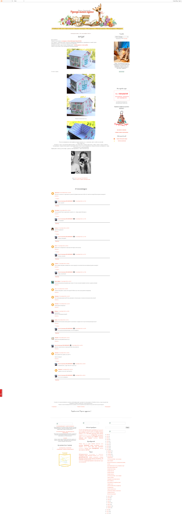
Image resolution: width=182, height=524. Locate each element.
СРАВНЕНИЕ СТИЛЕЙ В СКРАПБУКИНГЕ (65, 449)
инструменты (95, 457)
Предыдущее (107, 406)
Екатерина (57, 210)
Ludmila (56, 263)
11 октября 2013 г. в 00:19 (67, 369)
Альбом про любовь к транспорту (114, 490)
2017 (108, 442)
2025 (108, 434)
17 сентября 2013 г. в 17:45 (80, 218)
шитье (88, 450)
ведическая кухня (99, 443)
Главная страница (81, 406)
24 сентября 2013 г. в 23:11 (64, 337)
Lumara (56, 228)
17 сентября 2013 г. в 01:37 (65, 281)
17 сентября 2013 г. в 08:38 (62, 288)
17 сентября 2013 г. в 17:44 (80, 201)
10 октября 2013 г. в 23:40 (80, 363)
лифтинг (84, 433)
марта (109, 504)
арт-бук (94, 432)
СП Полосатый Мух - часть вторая (114, 459)
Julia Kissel (57, 192)
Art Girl (108, 464)
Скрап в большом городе (122, 138)
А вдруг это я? (110, 484)
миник (98, 433)
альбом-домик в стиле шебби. (81, 45)
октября (109, 454)
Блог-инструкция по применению (96, 454)
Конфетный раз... (110, 474)
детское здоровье (100, 455)
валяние (93, 443)
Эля (55, 288)
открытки (94, 435)
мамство (94, 458)
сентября (110, 456)
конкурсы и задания (79, 179)
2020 (108, 437)
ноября (109, 452)
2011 (108, 511)
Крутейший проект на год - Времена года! (115, 465)
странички (100, 436)
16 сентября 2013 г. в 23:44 (65, 210)
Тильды (80, 443)
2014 (108, 447)
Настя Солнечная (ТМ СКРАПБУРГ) (65, 201)
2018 (108, 441)
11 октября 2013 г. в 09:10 (80, 375)
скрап (96, 436)
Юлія (56, 245)
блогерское (90, 455)
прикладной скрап (87, 179)
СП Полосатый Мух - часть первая (114, 475)
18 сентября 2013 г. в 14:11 (63, 319)
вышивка (81, 445)
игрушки (81, 446)
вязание (86, 445)
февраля (109, 506)
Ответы (57, 198)
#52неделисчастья (83, 454)
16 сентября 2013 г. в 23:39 (65, 192)
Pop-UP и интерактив (92, 429)
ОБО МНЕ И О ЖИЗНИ (121, 130)
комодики (101, 432)
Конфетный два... (110, 472)
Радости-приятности (111, 489)
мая (108, 501)
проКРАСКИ (84, 436)
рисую (90, 448)
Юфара (56, 311)
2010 (108, 513)
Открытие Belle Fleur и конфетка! (114, 485)
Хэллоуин (89, 430)
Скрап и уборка (110, 477)
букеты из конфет (87, 443)
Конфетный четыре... (111, 469)
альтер (87, 432)
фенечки (101, 448)
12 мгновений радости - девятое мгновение (65, 426)
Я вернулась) (110, 457)
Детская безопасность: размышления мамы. (116, 462)
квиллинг (85, 446)
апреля (109, 502)
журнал (90, 457)
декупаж (101, 445)
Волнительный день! (111, 494)
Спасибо (65, 438)
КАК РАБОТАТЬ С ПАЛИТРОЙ (65, 447)
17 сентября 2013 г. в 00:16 (62, 245)
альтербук (91, 432)
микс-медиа (89, 433)
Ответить (57, 196)
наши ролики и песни (95, 459)
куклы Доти (91, 446)
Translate (125, 38)
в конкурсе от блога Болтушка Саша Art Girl (71, 41)
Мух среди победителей (112, 467)
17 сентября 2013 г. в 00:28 (63, 263)
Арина (56, 319)
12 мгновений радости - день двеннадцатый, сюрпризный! (65, 432)
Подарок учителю (111, 492)
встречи (94, 455)
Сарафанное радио (83, 455)
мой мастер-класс (87, 459)
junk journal (101, 429)
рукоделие (95, 448)
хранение (101, 438)
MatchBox (86, 429)
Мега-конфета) (110, 480)
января (109, 507)
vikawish (56, 337)
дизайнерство (83, 457)
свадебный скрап (90, 436)
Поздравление (110, 487)
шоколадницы (82, 439)
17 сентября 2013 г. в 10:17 (64, 296)
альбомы (83, 432)
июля (109, 497)
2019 (108, 439)
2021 (108, 436)
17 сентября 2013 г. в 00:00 (63, 228)
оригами (86, 448)
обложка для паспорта (87, 435)
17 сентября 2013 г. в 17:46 (80, 236)
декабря (109, 451)
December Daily (82, 429)
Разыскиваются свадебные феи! (114, 482)
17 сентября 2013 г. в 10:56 (63, 311)
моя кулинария (99, 446)
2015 (108, 446)
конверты (81, 433)
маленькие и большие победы (85, 458)
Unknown (57, 296)
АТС (86, 430)
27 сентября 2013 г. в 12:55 (80, 328)
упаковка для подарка (85, 438)
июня (109, 499)
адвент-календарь (94, 430)
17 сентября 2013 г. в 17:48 (80, 272)
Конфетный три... (110, 470)
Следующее (54, 406)
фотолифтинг (82, 449)
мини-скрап (94, 433)
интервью (101, 457)
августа (109, 496)
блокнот (97, 432)
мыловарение (81, 448)
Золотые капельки (122, 140)
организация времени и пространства (92, 460)
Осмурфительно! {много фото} (113, 479)
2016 (108, 444)
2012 (108, 509)
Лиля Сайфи (57, 281)
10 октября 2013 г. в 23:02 (64, 352)
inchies (98, 429)
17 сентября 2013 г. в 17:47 (80, 254)
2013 (108, 449)
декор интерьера (95, 445)
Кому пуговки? (110, 460)
